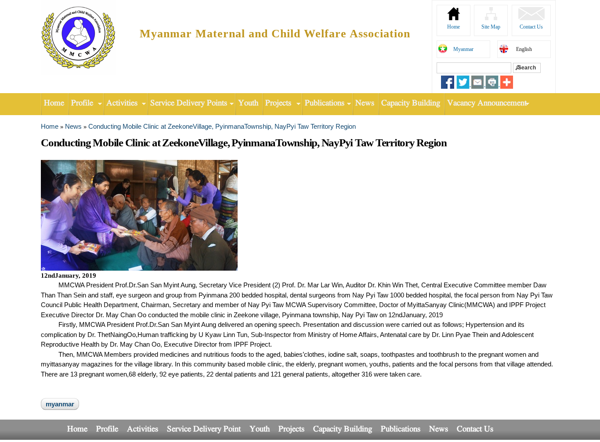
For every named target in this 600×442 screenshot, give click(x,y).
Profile (80, 103)
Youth (248, 103)
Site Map (490, 27)
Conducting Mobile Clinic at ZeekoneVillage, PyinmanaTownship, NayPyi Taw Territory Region (222, 126)
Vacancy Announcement (485, 103)
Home (453, 27)
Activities (120, 103)
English (524, 49)
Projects (276, 103)
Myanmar (463, 49)
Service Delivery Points (187, 103)
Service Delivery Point (204, 429)
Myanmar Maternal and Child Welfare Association (275, 33)
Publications (323, 103)
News (364, 103)
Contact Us (531, 27)
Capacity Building (410, 103)
